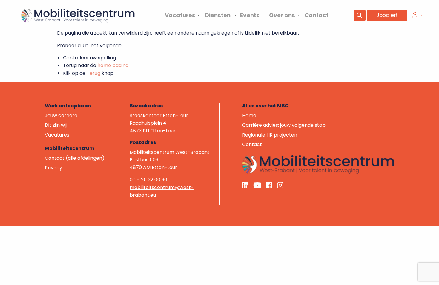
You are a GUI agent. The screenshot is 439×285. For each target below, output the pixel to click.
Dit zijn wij (56, 125)
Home (249, 115)
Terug (93, 73)
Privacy (53, 167)
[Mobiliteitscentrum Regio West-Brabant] (318, 164)
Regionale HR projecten (269, 134)
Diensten (218, 15)
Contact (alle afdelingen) (75, 158)
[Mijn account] (415, 16)
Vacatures (180, 15)
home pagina (112, 65)
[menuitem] (180, 14)
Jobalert (387, 15)
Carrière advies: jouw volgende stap (284, 125)
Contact (317, 15)
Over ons (282, 15)
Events (250, 15)
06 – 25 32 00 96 (148, 179)
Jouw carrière (61, 115)
